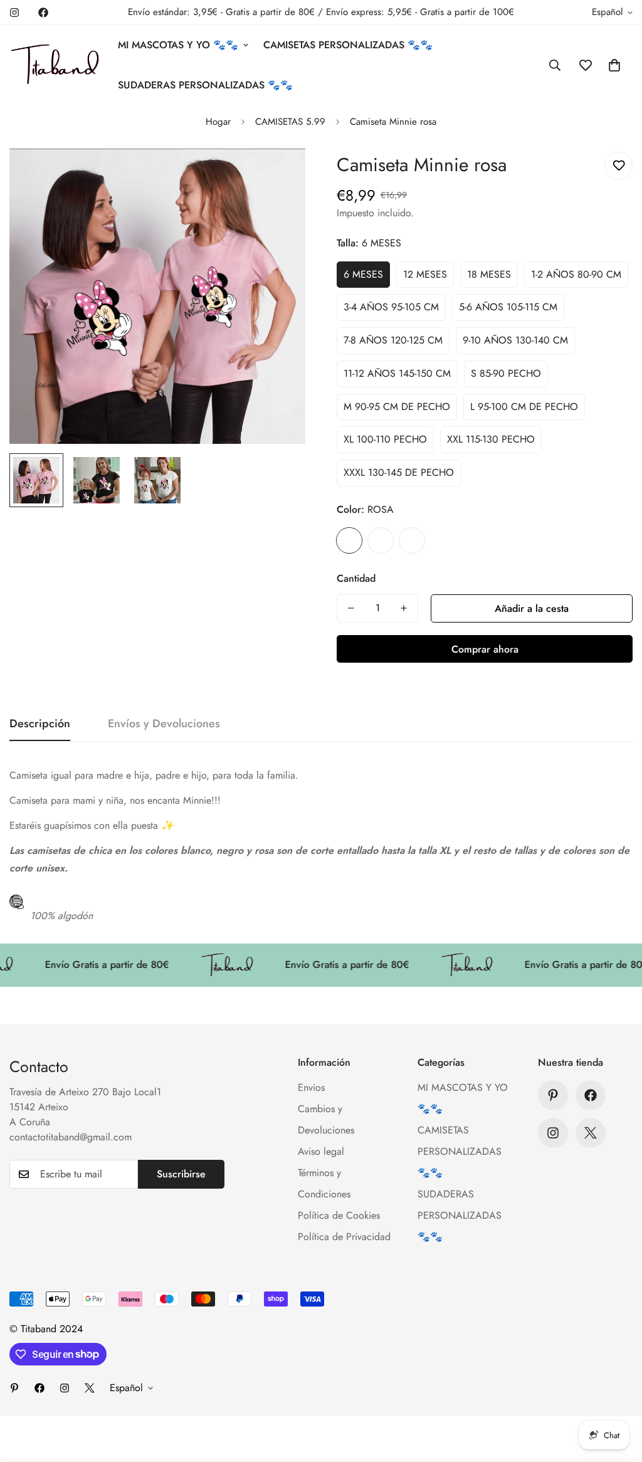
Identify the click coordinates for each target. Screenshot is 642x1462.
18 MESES (489, 274)
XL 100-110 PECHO (385, 439)
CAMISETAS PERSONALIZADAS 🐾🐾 (348, 45)
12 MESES (425, 274)
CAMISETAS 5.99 (290, 122)
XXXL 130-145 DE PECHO (399, 472)
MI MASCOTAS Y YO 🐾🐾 (178, 45)
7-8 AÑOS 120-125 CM (393, 340)
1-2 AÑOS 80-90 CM (576, 274)
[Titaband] (54, 65)
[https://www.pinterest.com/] (553, 1095)
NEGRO (380, 540)
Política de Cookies (339, 1215)
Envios (311, 1087)
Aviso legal (321, 1151)
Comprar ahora (484, 649)
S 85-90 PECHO (506, 373)
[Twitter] (591, 1133)
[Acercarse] (279, 175)
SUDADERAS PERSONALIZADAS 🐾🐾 (205, 85)
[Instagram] (14, 13)
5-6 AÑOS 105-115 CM (508, 307)
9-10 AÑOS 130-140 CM (515, 340)
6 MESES (363, 274)
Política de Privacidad (344, 1236)
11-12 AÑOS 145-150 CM (397, 373)
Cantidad (356, 578)
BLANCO (411, 540)
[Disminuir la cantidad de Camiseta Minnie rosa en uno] (351, 608)
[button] (614, 65)
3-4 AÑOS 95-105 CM (391, 307)
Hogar (218, 122)
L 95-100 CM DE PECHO (524, 406)
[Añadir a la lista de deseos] (618, 166)
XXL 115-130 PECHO (491, 439)
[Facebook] (43, 13)
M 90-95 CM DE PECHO (397, 406)
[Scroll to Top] (617, 1393)
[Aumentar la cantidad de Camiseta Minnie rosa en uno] (404, 608)
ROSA (349, 540)
